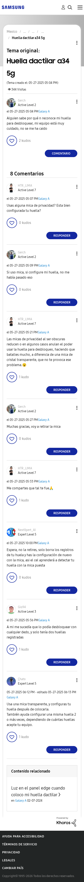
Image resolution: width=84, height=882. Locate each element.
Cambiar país (12, 868)
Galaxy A (44, 111)
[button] (70, 101)
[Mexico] (13, 7)
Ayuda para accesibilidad (23, 836)
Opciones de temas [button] (69, 42)
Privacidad (11, 852)
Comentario (61, 153)
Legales (8, 860)
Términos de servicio (19, 844)
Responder (61, 235)
